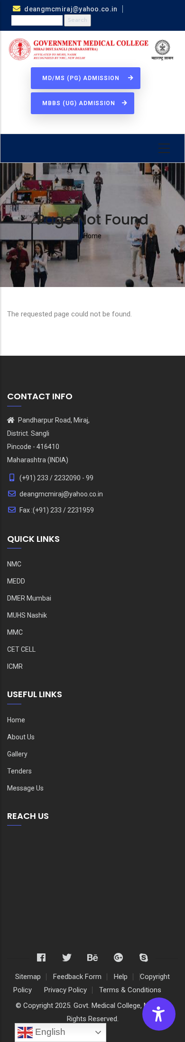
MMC (15, 632)
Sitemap (28, 976)
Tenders (19, 771)
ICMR (15, 666)
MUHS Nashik (27, 615)
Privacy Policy (65, 990)
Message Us (25, 788)
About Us (21, 737)
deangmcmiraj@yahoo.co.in (61, 494)
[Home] (92, 50)
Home (92, 236)
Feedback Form (77, 976)
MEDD (16, 581)
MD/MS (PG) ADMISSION (82, 78)
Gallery (17, 754)
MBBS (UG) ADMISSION (79, 103)
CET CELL (21, 649)
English (49, 1032)
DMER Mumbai (29, 598)
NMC (14, 564)
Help (121, 976)
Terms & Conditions (130, 990)
